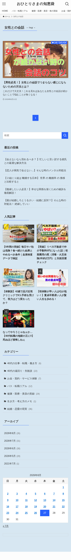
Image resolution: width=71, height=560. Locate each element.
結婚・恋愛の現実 (19, 408)
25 (26, 512)
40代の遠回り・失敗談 (22, 370)
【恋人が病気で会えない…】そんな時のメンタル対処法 (35, 170)
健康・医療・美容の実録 (23, 393)
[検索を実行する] (65, 135)
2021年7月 (11, 463)
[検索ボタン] (67, 4)
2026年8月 (12, 433)
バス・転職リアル (19, 386)
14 (54, 500)
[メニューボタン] (4, 4)
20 (44, 506)
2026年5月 (12, 456)
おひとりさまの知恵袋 (35, 4)
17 (17, 506)
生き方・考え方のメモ (21, 401)
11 (26, 500)
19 (35, 506)
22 (63, 506)
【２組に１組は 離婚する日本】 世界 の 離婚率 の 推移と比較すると (34, 180)
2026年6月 (12, 448)
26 (35, 512)
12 (35, 500)
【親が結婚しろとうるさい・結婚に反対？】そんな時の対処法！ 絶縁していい (35, 202)
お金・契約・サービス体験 (24, 378)
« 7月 (6, 526)
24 (17, 512)
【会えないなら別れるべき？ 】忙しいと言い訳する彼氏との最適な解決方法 (35, 161)
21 (54, 506)
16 (7, 506)
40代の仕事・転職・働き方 (24, 363)
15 (63, 500)
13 (44, 500)
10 (17, 500)
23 (7, 512)
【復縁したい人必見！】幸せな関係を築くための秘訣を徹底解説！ (35, 191)
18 (26, 506)
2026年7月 (12, 440)
